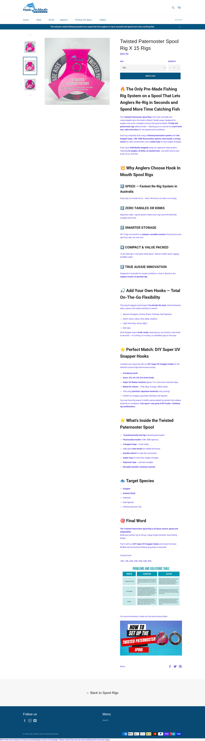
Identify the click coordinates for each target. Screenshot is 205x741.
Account (178, 20)
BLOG (51, 20)
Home (26, 20)
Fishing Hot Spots (83, 20)
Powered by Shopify (51, 734)
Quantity (172, 61)
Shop (39, 20)
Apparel (64, 20)
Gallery (103, 20)
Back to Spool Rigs (103, 693)
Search (105, 720)
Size (122, 61)
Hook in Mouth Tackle (36, 734)
